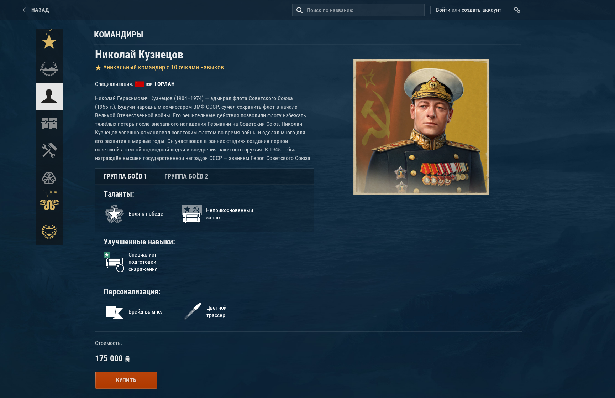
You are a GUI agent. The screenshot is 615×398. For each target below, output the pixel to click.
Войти (443, 9)
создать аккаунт (481, 9)
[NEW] (49, 42)
